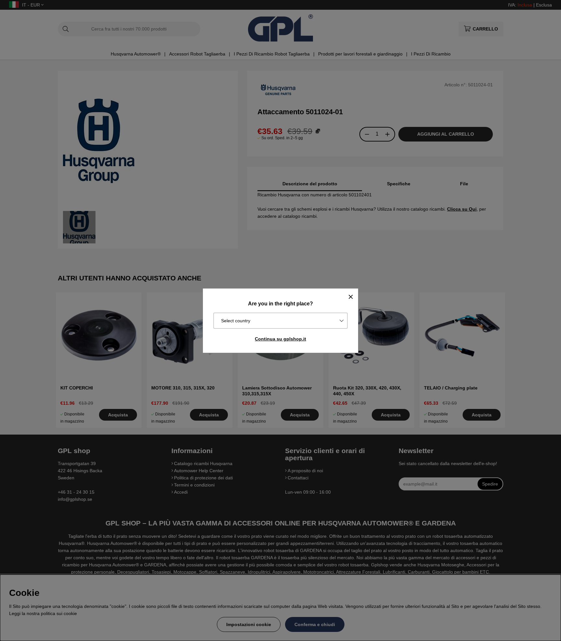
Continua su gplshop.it (280, 338)
